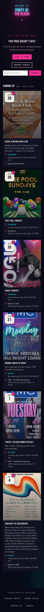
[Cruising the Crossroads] (22, 522)
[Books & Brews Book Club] (22, 129)
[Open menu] (22, 20)
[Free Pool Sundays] (22, 203)
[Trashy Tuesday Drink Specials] (22, 430)
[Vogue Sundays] (22, 275)
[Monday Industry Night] (22, 350)
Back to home (22, 57)
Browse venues (22, 65)
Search (35, 73)
